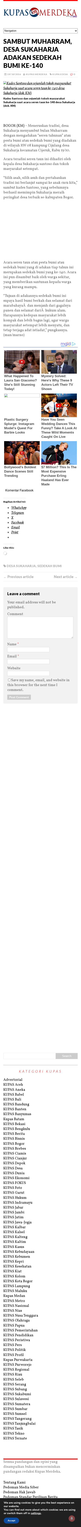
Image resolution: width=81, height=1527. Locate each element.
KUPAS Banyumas (17, 1114)
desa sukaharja (21, 566)
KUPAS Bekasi (14, 1124)
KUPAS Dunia (14, 1173)
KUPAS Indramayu (17, 1202)
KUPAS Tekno (13, 1433)
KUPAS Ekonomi (16, 1178)
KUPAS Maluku (15, 1291)
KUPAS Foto (12, 1188)
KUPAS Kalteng (15, 1237)
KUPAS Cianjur (15, 1158)
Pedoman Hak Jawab (19, 1492)
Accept (11, 1520)
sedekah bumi (49, 566)
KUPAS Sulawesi (16, 1399)
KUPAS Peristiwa (16, 1340)
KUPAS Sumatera (16, 1404)
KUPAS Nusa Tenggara (20, 1315)
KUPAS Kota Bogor (18, 1281)
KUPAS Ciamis (14, 1153)
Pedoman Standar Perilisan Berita (30, 1497)
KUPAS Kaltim (14, 1242)
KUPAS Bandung (16, 1104)
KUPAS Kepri (13, 1261)
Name (12, 644)
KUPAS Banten (14, 1109)
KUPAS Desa (60, 74)
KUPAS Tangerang (17, 1418)
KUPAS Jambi (13, 1212)
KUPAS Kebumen (16, 1256)
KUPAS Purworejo (17, 1364)
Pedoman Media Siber (21, 1487)
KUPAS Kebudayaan (18, 1251)
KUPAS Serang (14, 1384)
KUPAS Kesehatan (17, 1266)
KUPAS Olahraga (16, 1320)
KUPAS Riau (12, 1374)
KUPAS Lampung (16, 1286)
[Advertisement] (40, 117)
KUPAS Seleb (13, 1379)
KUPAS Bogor (14, 1143)
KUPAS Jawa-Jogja (17, 1222)
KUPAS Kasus (13, 1247)
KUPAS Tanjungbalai (19, 1423)
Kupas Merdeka (36, 74)
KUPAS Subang (15, 1389)
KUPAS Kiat (12, 1271)
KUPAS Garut (13, 1192)
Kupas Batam (13, 1119)
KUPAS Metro (14, 1301)
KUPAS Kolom (14, 1276)
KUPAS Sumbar (15, 1409)
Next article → (66, 577)
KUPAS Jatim (13, 1217)
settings (36, 1513)
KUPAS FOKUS (14, 1183)
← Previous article (18, 577)
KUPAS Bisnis (14, 1138)
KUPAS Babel (13, 1094)
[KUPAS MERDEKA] (40, 14)
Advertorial (12, 1079)
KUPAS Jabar (13, 1207)
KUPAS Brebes (14, 1148)
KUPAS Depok (14, 1163)
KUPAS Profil (13, 1355)
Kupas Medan (14, 1296)
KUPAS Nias (12, 1310)
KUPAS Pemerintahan (20, 1330)
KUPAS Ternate (15, 1438)
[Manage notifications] (72, 1518)
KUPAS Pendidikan (18, 1335)
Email (12, 656)
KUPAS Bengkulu (16, 1129)
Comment (15, 614)
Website (13, 668)
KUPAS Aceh (13, 1084)
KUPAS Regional (16, 1369)
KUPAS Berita (14, 1134)
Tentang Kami (14, 1482)
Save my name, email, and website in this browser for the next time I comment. (38, 685)
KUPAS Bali (12, 1099)
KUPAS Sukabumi (17, 1394)
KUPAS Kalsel (14, 1232)
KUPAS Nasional (16, 1306)
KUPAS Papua (14, 1325)
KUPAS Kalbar (14, 1227)
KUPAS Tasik (13, 1428)
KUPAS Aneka (14, 1089)
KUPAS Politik (14, 1350)
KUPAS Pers (12, 1345)
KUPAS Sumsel (15, 1414)
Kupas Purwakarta (17, 1360)
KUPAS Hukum (15, 1197)
